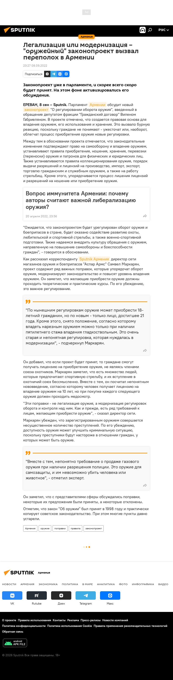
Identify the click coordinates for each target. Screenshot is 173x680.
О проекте (9, 620)
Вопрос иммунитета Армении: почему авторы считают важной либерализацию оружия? (81, 200)
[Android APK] (15, 643)
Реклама (73, 620)
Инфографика (143, 584)
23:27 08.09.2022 (35, 65)
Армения (30, 528)
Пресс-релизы (91, 620)
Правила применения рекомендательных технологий (130, 626)
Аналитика (106, 584)
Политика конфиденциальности (24, 626)
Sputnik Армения (94, 259)
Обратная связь (12, 631)
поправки (60, 528)
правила (75, 528)
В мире (87, 584)
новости (9, 584)
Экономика (48, 584)
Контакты (59, 620)
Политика (70, 584)
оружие (45, 528)
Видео (163, 584)
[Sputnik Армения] (20, 33)
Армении (97, 104)
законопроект (36, 109)
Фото (123, 584)
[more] (145, 216)
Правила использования (34, 620)
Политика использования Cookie (69, 626)
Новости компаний (115, 620)
